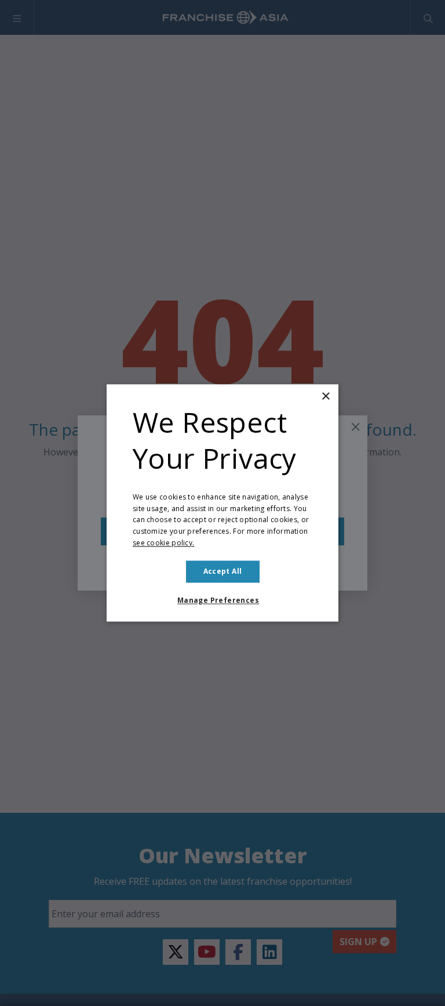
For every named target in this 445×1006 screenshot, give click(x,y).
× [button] (325, 396)
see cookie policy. (163, 543)
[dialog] (222, 502)
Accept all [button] (222, 571)
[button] (222, 601)
